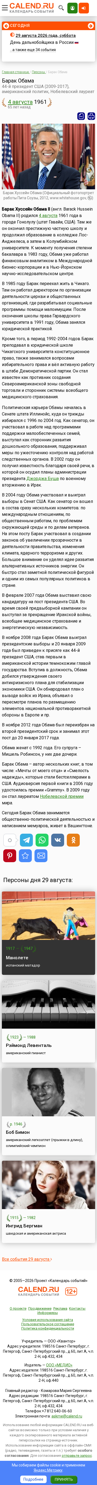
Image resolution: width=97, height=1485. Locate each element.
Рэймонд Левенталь (29, 1045)
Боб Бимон (18, 1132)
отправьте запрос (77, 1456)
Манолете (17, 957)
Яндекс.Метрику (48, 1470)
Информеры (47, 1313)
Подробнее (33, 1479)
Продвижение (39, 1308)
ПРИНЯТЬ (64, 1479)
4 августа (20, 102)
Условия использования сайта (47, 1320)
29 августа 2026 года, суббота (46, 35)
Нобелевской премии (62, 796)
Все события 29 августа (26, 1259)
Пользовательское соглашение (47, 1324)
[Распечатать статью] (91, 116)
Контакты (77, 1308)
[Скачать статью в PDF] (81, 116)
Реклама (60, 1308)
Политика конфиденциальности (47, 1328)
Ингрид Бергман (24, 1225)
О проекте (18, 1308)
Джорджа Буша (42, 478)
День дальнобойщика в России (42, 42)
